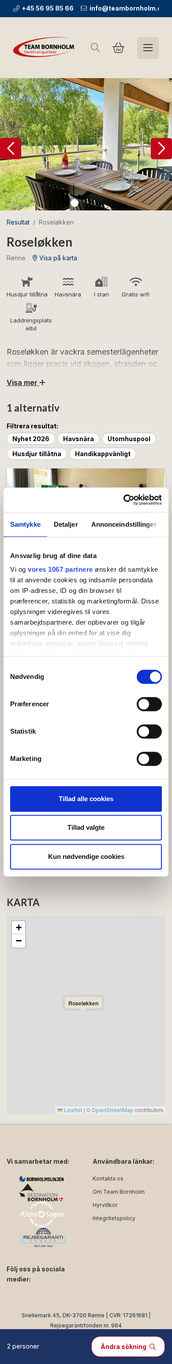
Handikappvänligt (103, 453)
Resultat (18, 222)
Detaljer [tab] (66, 524)
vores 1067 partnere (60, 569)
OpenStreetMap (113, 1110)
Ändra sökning (124, 1346)
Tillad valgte (86, 827)
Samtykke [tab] (25, 524)
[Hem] (45, 47)
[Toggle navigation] (148, 48)
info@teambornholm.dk (127, 8)
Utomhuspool (129, 438)
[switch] (149, 704)
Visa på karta (57, 258)
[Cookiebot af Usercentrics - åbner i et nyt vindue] (124, 500)
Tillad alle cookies (86, 798)
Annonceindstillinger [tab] (124, 524)
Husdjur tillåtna (36, 453)
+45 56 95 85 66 (48, 8)
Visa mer (23, 382)
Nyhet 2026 (30, 438)
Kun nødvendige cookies (86, 856)
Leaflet (72, 1110)
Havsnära (78, 438)
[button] (10, 148)
